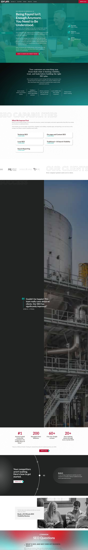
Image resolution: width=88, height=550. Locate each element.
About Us (30, 1)
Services (13, 1)
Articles (24, 1)
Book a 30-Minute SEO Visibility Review (26, 515)
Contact (35, 1)
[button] (39, 475)
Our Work (19, 1)
